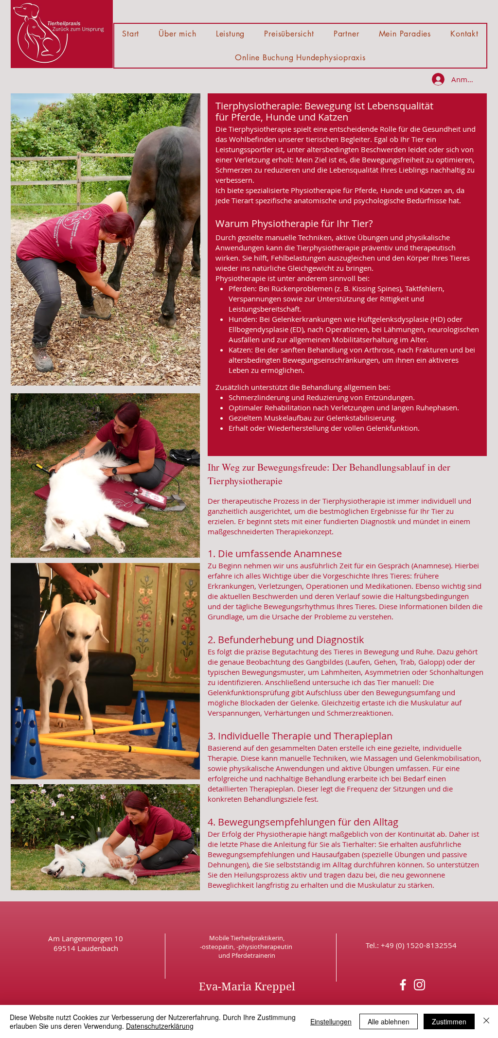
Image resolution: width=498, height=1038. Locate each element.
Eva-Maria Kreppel (247, 986)
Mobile (220, 937)
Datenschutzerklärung (160, 1026)
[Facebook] (402, 984)
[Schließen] (486, 1021)
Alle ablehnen (388, 1021)
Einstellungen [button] (331, 1021)
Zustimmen (449, 1021)
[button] (230, 34)
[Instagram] (419, 984)
